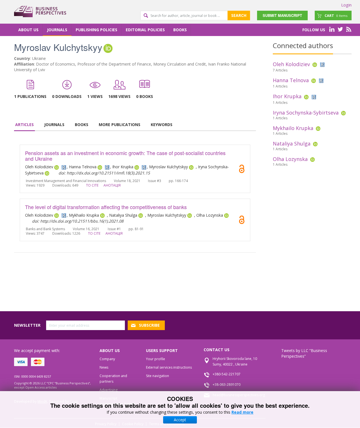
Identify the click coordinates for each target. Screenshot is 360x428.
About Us (28, 29)
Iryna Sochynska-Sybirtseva (306, 112)
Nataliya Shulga (291, 143)
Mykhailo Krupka (293, 128)
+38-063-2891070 (226, 384)
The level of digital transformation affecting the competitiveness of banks (106, 206)
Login (346, 5)
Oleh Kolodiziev (291, 64)
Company (107, 359)
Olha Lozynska (290, 159)
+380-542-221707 (226, 374)
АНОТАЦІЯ (112, 185)
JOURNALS (54, 124)
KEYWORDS (161, 124)
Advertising (109, 389)
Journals (57, 29)
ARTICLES (24, 124)
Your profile (155, 359)
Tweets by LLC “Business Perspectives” (304, 353)
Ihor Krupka (287, 96)
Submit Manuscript (282, 15)
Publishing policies (96, 29)
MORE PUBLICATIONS (119, 124)
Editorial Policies (145, 29)
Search (238, 15)
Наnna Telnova (291, 80)
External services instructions (169, 367)
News (104, 367)
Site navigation (157, 375)
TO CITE (92, 185)
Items (336, 15)
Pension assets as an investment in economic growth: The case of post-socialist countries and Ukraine (125, 155)
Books (180, 29)
